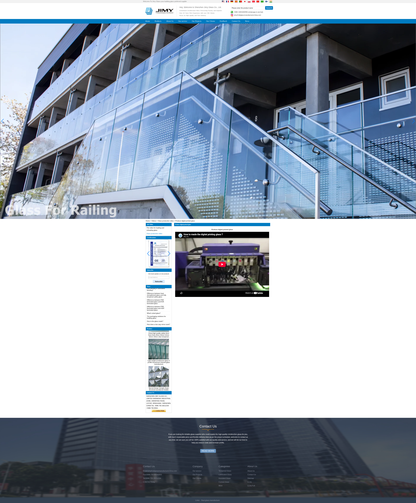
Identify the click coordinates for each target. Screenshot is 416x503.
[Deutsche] (232, 1)
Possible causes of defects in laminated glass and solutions (157, 314)
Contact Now (159, 410)
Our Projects (196, 21)
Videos (154, 221)
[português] (240, 1)
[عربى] (262, 1)
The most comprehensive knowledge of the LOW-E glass (157, 309)
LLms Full (251, 486)
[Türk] (253, 1)
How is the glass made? (155, 302)
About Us (169, 21)
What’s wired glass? (154, 294)
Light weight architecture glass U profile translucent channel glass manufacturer (159, 338)
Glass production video (166, 221)
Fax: (144, 475)
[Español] (236, 1)
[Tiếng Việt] (258, 1)
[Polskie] (249, 1)
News (247, 21)
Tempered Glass (225, 471)
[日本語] (245, 1)
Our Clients (210, 21)
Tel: (144, 478)
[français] (227, 1)
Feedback (223, 21)
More (221, 486)
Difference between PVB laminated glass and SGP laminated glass (155, 289)
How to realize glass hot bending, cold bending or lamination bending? (158, 320)
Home (147, 21)
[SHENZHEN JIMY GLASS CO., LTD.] (159, 15)
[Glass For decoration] (208, 121)
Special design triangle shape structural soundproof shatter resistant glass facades (159, 365)
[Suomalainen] (266, 1)
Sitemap (250, 478)
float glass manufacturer (210, 500)
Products (158, 21)
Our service (182, 21)
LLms (249, 482)
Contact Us (236, 21)
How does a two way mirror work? (158, 305)
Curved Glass (224, 482)
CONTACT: (147, 482)
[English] (223, 1)
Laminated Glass (225, 475)
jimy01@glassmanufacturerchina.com (247, 15)
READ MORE (208, 451)
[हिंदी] (271, 1)
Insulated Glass (225, 478)
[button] (413, 121)
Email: (145, 471)
